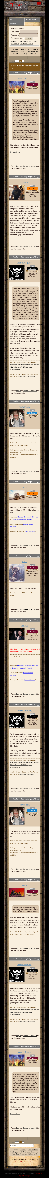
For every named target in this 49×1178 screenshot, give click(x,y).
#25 (38, 73)
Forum (15, 49)
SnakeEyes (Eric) (24, 263)
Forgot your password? (19, 41)
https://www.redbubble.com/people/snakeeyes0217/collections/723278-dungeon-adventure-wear (24, 367)
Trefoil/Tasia (24, 407)
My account (24, 14)
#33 (38, 799)
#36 (38, 1046)
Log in (18, 166)
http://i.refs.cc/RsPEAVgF (27, 376)
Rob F (24, 885)
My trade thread (15, 152)
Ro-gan (24, 626)
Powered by (19, 1162)
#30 (38, 556)
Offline (32, 82)
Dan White (24, 182)
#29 (38, 482)
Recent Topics (31, 19)
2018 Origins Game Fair (30, 51)
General (23, 49)
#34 (38, 880)
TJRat (24, 562)
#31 (38, 620)
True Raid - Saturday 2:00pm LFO (24, 53)
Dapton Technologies (24, 1176)
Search (13, 24)
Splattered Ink (38, 1173)
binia (25, 488)
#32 (38, 705)
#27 (38, 257)
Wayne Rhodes (24, 79)
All (11, 19)
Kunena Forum (29, 1162)
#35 (38, 959)
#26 (38, 177)
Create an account (26, 44)
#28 (38, 401)
